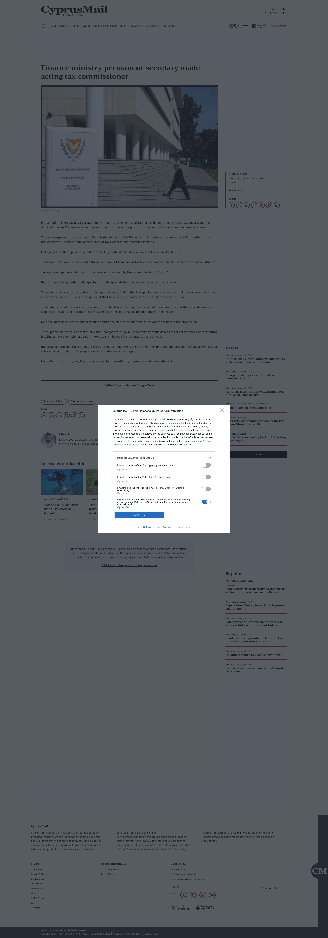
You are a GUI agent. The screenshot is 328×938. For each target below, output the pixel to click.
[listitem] (164, 458)
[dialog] (164, 469)
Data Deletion (144, 527)
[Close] (223, 411)
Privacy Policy (183, 527)
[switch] (206, 465)
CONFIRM (139, 515)
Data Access (164, 527)
